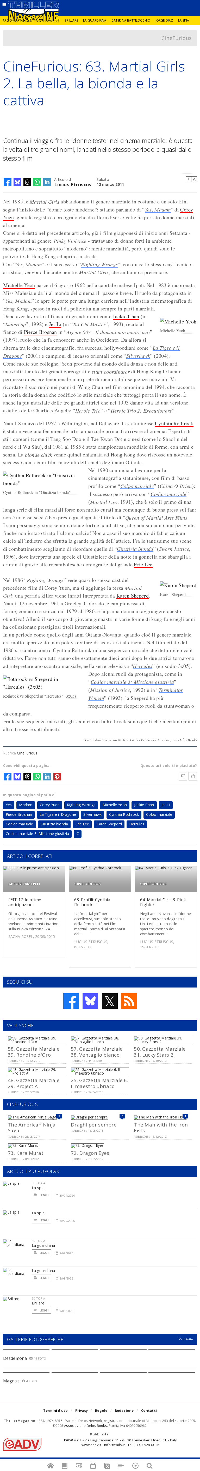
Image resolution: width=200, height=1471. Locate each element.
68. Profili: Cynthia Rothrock (92, 902)
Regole (101, 1410)
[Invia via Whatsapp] (37, 182)
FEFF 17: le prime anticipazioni (24, 902)
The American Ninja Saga (31, 1127)
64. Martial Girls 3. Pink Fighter (163, 902)
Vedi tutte (186, 1339)
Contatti (149, 1410)
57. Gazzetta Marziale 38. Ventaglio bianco (97, 1051)
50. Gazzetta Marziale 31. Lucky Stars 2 (160, 1051)
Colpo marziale (137, 485)
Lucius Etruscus (72, 184)
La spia (183, 20)
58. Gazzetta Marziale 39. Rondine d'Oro (34, 1051)
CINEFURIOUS (87, 884)
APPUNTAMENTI (24, 884)
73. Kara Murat (25, 1153)
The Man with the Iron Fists (161, 1127)
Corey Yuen (50, 804)
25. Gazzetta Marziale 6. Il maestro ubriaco (99, 1083)
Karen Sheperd (132, 595)
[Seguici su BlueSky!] (90, 1001)
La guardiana (94, 20)
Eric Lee (143, 564)
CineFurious (176, 38)
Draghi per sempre (94, 1124)
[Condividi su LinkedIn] (47, 182)
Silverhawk (138, 355)
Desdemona (15, 1358)
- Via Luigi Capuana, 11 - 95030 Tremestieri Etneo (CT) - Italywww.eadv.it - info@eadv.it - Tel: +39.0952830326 (120, 1442)
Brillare (71, 20)
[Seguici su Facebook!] (71, 1001)
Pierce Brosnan (40, 331)
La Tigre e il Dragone (58, 814)
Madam (25, 804)
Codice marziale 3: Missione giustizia (132, 681)
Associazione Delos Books (85, 1425)
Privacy (81, 1410)
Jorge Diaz (164, 20)
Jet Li (55, 324)
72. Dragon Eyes (90, 1153)
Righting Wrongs (99, 264)
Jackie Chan (126, 316)
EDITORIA (38, 1183)
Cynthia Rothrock (174, 423)
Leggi (44, 1195)
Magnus (11, 1381)
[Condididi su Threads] (27, 182)
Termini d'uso (55, 1410)
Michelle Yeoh (19, 285)
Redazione (124, 1410)
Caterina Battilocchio (131, 20)
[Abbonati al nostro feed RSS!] (129, 1001)
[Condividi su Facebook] (7, 182)
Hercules (142, 665)
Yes (9, 804)
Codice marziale (168, 494)
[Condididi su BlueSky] (17, 182)
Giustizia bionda (135, 548)
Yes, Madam (158, 209)
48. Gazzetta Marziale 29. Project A (34, 1083)
